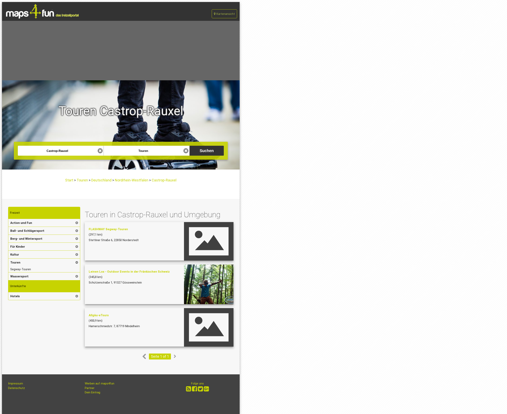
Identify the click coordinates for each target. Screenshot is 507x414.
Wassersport (19, 276)
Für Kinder (17, 246)
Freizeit (15, 213)
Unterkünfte (18, 286)
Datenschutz (16, 388)
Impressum (15, 383)
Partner (89, 388)
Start (69, 180)
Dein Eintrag (92, 392)
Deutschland (101, 180)
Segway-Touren (20, 269)
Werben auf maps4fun (99, 383)
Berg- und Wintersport (26, 239)
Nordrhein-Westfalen (131, 180)
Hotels (15, 296)
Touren (82, 180)
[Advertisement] (121, 50)
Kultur (14, 254)
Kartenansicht (225, 14)
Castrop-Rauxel (163, 180)
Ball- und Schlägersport (27, 231)
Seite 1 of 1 (160, 356)
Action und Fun (21, 223)
